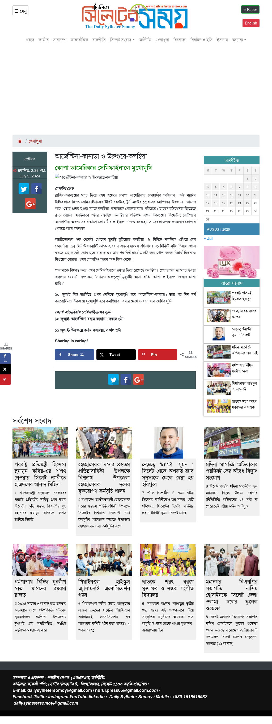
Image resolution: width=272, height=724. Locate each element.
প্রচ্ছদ (30, 39)
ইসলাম (222, 39)
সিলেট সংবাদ (120, 39)
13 (231, 195)
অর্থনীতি (145, 39)
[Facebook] (36, 188)
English (251, 23)
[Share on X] (5, 369)
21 (239, 203)
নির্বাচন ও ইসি (201, 39)
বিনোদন (179, 39)
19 (223, 203)
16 (255, 195)
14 (239, 195)
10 (207, 195)
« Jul (208, 238)
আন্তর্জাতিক (79, 39)
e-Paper (250, 9)
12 (223, 195)
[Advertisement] (136, 91)
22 (247, 203)
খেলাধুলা (162, 39)
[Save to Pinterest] (5, 379)
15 (247, 195)
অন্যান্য (237, 39)
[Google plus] (30, 203)
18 (215, 203)
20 (231, 203)
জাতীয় (44, 39)
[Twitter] (24, 188)
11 (215, 195)
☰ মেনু (20, 10)
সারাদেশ (59, 39)
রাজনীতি (99, 39)
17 (207, 203)
